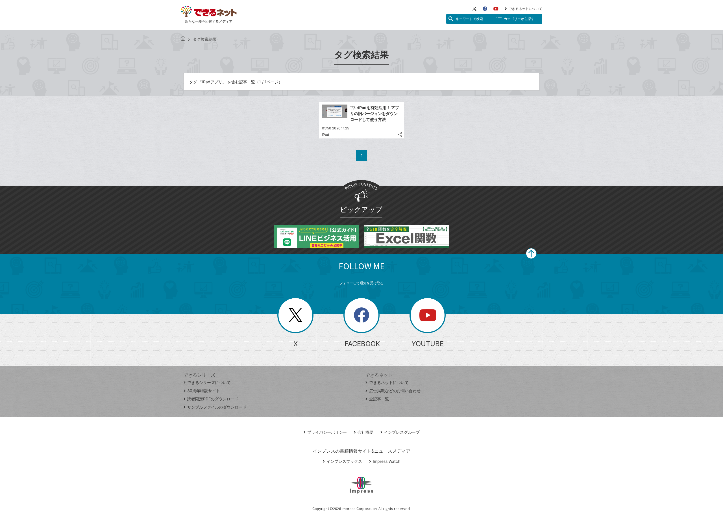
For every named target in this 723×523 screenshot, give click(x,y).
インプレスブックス (344, 461)
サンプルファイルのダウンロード (217, 407)
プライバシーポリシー (327, 432)
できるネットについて (525, 8)
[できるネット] (183, 39)
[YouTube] (495, 8)
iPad (325, 135)
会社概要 (365, 432)
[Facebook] (485, 8)
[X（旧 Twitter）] (474, 9)
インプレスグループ (402, 432)
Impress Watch (386, 461)
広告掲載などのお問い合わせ (395, 390)
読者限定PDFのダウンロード (212, 398)
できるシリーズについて (209, 382)
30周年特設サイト (203, 390)
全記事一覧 (379, 398)
